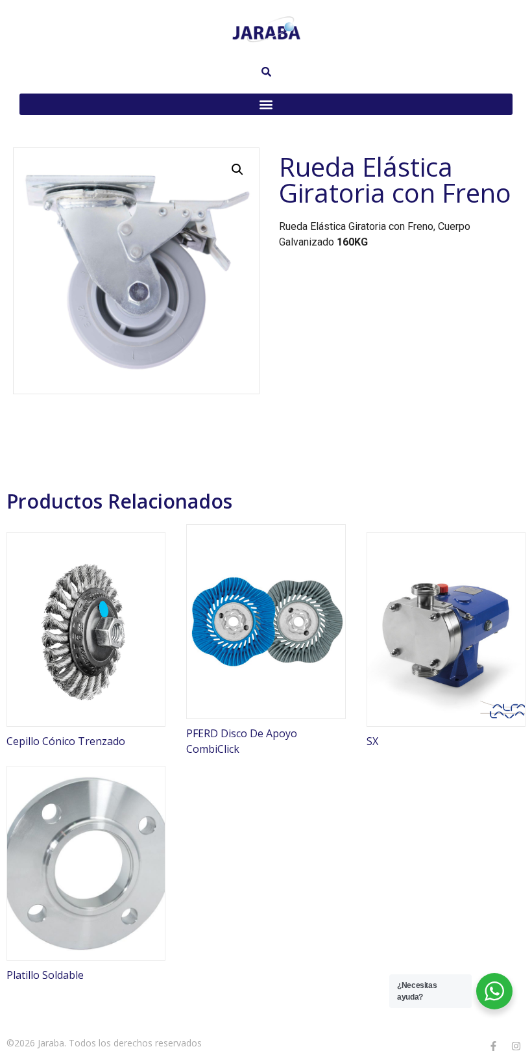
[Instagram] (516, 1046)
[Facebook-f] (493, 1046)
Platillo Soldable (45, 975)
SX (372, 741)
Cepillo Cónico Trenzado (65, 741)
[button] (266, 104)
